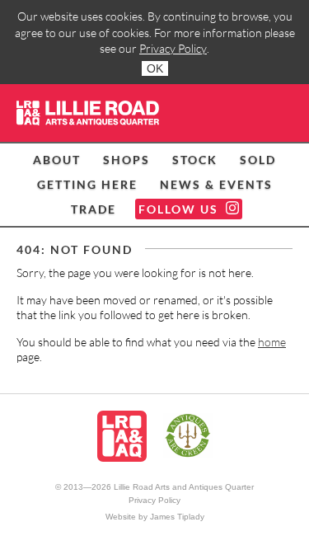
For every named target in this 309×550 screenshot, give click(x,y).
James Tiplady (177, 516)
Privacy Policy (173, 48)
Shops (126, 160)
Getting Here (87, 184)
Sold (258, 160)
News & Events (216, 184)
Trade (93, 209)
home (272, 342)
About (57, 160)
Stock (195, 160)
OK (155, 68)
